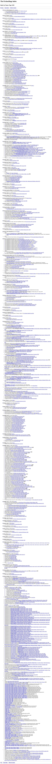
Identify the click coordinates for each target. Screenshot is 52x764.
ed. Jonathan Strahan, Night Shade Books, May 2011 (21, 621)
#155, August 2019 (35, 755)
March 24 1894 (20, 470)
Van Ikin (46, 670)
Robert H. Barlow (33, 273)
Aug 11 (26, 485)
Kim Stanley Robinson (21, 684)
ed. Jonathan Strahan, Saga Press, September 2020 (26, 639)
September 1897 (18, 211)
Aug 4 (19, 485)
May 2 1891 (25, 468)
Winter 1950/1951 (28, 305)
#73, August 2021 (27, 412)
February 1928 (15, 160)
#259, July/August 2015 (17, 176)
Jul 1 (39, 542)
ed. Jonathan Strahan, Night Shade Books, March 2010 (30, 619)
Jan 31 (32, 486)
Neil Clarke (26, 755)
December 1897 (26, 241)
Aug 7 (12, 69)
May (14, 434)
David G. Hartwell (33, 668)
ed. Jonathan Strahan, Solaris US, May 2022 (21, 640)
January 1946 (21, 73)
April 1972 (14, 438)
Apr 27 (18, 75)
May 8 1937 (21, 93)
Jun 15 (36, 542)
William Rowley (28, 252)
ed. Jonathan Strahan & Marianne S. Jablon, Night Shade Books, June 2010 (33, 657)
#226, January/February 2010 (33, 757)
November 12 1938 (19, 265)
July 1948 (17, 65)
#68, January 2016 (29, 392)
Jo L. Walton (26, 753)
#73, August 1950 (14, 130)
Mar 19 (22, 465)
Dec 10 (18, 588)
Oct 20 (28, 449)
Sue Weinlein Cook (17, 397)
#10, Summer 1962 (22, 134)
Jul (22, 434)
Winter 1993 (14, 677)
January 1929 (18, 416)
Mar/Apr (33, 359)
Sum (12, 587)
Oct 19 (28, 447)
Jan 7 (31, 682)
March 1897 (24, 246)
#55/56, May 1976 (18, 155)
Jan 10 (27, 486)
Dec (32, 37)
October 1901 (24, 287)
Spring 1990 (21, 606)
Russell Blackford (41, 670)
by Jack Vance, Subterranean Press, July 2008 (31, 678)
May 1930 (16, 429)
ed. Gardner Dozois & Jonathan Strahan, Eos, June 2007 (32, 653)
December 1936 (16, 430)
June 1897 (23, 245)
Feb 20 (15, 466)
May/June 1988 (38, 339)
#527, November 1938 (13, 89)
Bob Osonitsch (36, 412)
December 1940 (17, 63)
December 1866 (18, 227)
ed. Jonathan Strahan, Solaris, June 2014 (20, 627)
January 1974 (21, 12)
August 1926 (19, 508)
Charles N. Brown (14, 642)
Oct (11, 366)
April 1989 (25, 358)
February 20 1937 (26, 91)
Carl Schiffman (30, 146)
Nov (38, 566)
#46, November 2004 (15, 182)
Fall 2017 (14, 559)
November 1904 (17, 571)
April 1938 (21, 82)
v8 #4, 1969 (17, 441)
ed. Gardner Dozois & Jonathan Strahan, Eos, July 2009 (32, 654)
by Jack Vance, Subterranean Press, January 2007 (34, 600)
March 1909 (22, 276)
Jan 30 (18, 453)
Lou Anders (20, 585)
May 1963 (14, 33)
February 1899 (20, 285)
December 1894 (33, 212)
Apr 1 (24, 542)
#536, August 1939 (21, 94)
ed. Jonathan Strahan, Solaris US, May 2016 (29, 631)
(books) (13, 576)
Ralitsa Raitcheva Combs (33, 40)
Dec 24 (27, 682)
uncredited (30, 157)
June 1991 (21, 332)
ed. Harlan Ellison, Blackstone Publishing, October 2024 (26, 338)
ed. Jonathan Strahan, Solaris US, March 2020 (26, 659)
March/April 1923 (26, 303)
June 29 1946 (15, 272)
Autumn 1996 (17, 592)
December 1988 (25, 356)
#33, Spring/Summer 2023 (16, 24)
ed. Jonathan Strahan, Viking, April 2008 (20, 615)
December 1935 (20, 193)
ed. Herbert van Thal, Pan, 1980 (23, 150)
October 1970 (15, 125)
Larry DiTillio (26, 367)
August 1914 (18, 196)
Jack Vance (14, 719)
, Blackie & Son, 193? (22, 114)
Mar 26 (25, 465)
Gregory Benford (20, 668)
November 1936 (17, 424)
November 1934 (20, 88)
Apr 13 (20, 461)
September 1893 (19, 214)
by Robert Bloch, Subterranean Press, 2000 (39, 367)
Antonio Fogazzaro (15, 291)
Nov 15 (30, 464)
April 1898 (21, 200)
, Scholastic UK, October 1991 (22, 142)
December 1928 (18, 420)
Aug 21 (16, 69)
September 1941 (16, 68)
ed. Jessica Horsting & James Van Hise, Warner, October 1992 (19, 362)
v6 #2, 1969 (19, 440)
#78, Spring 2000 (32, 670)
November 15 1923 (18, 322)
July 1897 (23, 244)
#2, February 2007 (22, 157)
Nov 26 (21, 682)
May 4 (26, 75)
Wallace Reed (24, 103)
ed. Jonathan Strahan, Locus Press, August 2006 (24, 611)
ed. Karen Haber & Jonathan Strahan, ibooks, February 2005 (31, 655)
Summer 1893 (17, 482)
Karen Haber (13, 655)
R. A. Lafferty (17, 685)
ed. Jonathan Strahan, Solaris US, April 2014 (28, 626)
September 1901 (24, 289)
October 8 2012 (25, 596)
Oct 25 (19, 464)
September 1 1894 (20, 492)
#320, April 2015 (19, 669)
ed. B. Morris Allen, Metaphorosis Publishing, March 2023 (23, 181)
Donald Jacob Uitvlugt (25, 756)
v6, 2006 (10, 404)
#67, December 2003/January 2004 (20, 532)
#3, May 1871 (24, 107)
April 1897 (26, 217)
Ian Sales (24, 757)
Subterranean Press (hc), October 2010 (12, 740)
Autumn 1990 (22, 580)
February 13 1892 (21, 487)
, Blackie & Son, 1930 (20, 113)
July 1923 (16, 282)
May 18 (31, 75)
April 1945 (16, 184)
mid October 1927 (12, 514)
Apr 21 (24, 489)
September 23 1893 (17, 450)
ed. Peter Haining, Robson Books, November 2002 (18, 261)
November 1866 (21, 225)
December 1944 (19, 67)
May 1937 (17, 79)
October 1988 (25, 343)
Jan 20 (18, 452)
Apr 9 (30, 465)
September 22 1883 (20, 484)
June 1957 (19, 66)
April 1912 (20, 16)
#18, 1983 (12, 558)
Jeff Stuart (12, 377)
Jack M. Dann (16, 603)
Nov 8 (28, 464)
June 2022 (15, 180)
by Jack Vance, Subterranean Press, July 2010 (29, 648)
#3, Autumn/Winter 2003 (16, 524)
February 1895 (17, 201)
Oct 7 (21, 480)
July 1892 (20, 54)
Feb (21, 37)
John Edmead (26, 270)
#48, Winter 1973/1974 (19, 146)
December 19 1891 (16, 448)
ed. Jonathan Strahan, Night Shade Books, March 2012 (30, 622)
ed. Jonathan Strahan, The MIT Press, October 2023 (24, 641)
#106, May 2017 (18, 554)
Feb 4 (36, 682)
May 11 (28, 75)
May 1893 (22, 215)
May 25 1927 (17, 513)
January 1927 (14, 110)
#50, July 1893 (30, 221)
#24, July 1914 (18, 443)
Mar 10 (41, 682)
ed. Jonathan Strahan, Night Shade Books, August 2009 (31, 617)
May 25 (34, 75)
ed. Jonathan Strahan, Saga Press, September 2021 (29, 679)
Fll (13, 40)
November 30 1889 (22, 446)
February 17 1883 (30, 462)
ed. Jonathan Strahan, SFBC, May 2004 (21, 608)
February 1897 (25, 242)
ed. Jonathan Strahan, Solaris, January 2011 (28, 581)
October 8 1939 (14, 319)
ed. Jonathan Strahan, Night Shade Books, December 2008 (22, 616)
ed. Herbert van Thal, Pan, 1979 (23, 147)
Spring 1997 (23, 595)
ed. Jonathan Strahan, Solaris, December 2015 (23, 578)
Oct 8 (22, 483)
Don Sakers (14, 60)
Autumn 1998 (21, 607)
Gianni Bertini (15, 138)
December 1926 (23, 435)
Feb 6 (24, 453)
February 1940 (19, 71)
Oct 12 (25, 447)
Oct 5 (19, 447)
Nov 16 (16, 495)
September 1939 (21, 77)
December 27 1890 (19, 467)
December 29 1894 (20, 471)
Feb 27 (22, 466)
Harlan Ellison (13, 384)
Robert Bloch (6, 368)
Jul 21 (24, 460)
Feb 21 (15, 476)
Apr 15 (26, 542)
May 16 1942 (15, 259)
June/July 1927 (35, 503)
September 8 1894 (19, 496)
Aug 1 (43, 542)
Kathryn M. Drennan (20, 359)
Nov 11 (16, 481)
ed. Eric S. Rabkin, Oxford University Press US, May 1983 (22, 136)
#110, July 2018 (26, 49)
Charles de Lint (28, 389)
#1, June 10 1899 (21, 101)
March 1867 (24, 224)
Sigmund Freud (13, 233)
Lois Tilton (38, 668)
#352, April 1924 (21, 526)
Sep (29, 37)
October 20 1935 (19, 87)
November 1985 (18, 382)
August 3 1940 (18, 86)
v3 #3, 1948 (14, 188)
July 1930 (17, 423)
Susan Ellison (27, 339)
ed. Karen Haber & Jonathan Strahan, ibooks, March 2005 (32, 656)
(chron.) (16, 10)
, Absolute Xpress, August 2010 (19, 120)
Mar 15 (21, 542)
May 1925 (20, 515)
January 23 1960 (22, 280)
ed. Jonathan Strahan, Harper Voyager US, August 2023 (25, 674)
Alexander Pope (32, 276)
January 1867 (18, 226)
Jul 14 (18, 460)
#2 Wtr (21, 40)
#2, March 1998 (22, 169)
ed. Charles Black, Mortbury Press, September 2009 (30, 154)
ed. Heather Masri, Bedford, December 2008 (20, 234)
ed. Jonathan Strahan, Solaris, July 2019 (24, 675)
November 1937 (16, 301)
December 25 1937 (17, 57)
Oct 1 (16, 483)
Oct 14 (14, 475)
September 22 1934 (26, 95)
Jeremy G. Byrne (21, 583)
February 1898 (20, 27)
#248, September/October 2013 (36, 753)
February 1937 (18, 426)
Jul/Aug (47, 359)
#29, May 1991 (9, 348)
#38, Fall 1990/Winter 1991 (23, 396)
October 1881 (22, 565)
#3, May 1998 (15, 168)
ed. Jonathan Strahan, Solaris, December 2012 (21, 623)
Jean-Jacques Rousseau (38, 299)
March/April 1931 (16, 512)
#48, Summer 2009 (20, 407)
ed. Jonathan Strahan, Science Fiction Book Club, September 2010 (33, 601)
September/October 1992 (24, 361)
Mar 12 (16, 465)
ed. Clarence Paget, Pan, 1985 (26, 148)
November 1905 (20, 518)
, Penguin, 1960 (15, 281)
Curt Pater (44, 152)
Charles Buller (29, 211)
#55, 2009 (35, 756)
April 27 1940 (16, 90)
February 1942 (23, 36)
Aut (14, 587)
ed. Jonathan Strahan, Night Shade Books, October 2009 (22, 618)
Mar (36, 37)
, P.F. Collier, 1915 (16, 290)
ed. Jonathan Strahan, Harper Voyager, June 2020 (22, 638)
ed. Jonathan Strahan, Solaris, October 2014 (21, 628)
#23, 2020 (23, 750)
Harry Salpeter (15, 303)
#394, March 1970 (18, 537)
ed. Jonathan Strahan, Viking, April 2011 (20, 658)
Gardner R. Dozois (14, 653)
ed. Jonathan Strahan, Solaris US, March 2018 (29, 636)
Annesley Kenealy (28, 499)
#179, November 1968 (18, 540)
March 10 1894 (17, 478)
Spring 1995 (18, 591)
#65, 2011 (24, 13)
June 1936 (18, 432)
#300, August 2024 (33, 395)
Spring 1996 (17, 594)
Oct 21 (20, 475)
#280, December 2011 (38, 751)
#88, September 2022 (14, 179)
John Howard (13, 754)
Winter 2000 (19, 340)
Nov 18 (22, 481)
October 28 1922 (23, 278)
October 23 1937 (26, 92)
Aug (24, 434)
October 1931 (17, 427)
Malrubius (15, 750)
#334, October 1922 (18, 21)
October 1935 (19, 422)
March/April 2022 (28, 398)
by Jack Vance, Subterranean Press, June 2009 (30, 647)
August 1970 (23, 124)
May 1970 (23, 123)
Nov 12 (13, 588)
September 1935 (15, 308)
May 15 (31, 542)
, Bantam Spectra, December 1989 (22, 325)
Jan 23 (24, 488)
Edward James (24, 751)
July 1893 (27, 213)
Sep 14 (16, 477)
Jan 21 (33, 682)
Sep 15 (5, 543)
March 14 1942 (28, 264)
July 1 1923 (12, 548)
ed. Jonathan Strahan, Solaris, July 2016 (20, 632)
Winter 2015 (12, 555)
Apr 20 (26, 461)
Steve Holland (39, 413)
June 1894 (28, 313)
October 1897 (25, 248)
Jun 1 (37, 75)
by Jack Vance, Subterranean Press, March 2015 (28, 652)
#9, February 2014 (22, 529)
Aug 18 (19, 456)
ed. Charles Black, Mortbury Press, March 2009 (31, 149)
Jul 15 (41, 542)
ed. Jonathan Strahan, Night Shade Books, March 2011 (30, 620)
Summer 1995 (21, 590)
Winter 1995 (26, 593)
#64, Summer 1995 (19, 327)
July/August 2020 (26, 60)
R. (14, 278)
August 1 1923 (18, 545)
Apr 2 (28, 465)
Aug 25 (26, 456)
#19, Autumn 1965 (26, 138)
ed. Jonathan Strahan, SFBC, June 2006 (21, 610)
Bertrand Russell (21, 304)
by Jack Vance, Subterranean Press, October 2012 (28, 650)
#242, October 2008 (29, 758)
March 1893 (16, 216)
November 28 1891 (20, 459)
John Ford (23, 252)
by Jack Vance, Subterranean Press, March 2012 (28, 649)
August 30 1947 (19, 187)
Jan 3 (20, 486)
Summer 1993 (30, 583)
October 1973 (9, 439)
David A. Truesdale (44, 668)
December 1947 (16, 45)
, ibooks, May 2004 (13, 326)
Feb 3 (27, 452)
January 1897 (25, 243)
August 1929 (16, 104)
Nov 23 (23, 495)
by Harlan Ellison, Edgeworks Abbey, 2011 (21, 376)
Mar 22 (43, 682)
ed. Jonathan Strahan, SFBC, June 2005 (21, 609)
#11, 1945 (14, 267)
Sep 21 (22, 477)
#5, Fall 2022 (15, 178)
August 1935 (20, 516)
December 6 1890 (17, 458)
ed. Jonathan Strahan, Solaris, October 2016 (21, 633)
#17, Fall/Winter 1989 (16, 534)
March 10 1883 (20, 455)
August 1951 (20, 131)
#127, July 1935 (13, 297)
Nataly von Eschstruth (14, 289)
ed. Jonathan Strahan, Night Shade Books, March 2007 (30, 613)
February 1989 (27, 357)
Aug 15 (46, 542)
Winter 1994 (41, 582)
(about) (15, 59)
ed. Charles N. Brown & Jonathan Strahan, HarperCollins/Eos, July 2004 (34, 642)
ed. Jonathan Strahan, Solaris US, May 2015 (27, 629)
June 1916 (16, 163)
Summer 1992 (22, 577)
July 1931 (21, 401)
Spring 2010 (13, 681)
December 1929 (18, 419)
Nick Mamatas (24, 395)
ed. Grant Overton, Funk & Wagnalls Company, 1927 (26, 293)
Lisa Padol (15, 758)
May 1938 (18, 431)
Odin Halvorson (15, 398)
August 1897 (24, 240)
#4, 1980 (16, 560)
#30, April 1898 (37, 499)
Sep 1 (48, 542)
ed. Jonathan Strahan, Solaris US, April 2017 (29, 634)
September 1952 (18, 74)
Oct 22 (16, 682)
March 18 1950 (20, 129)
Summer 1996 (16, 589)
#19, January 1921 (18, 268)
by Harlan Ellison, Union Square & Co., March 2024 (20, 351)
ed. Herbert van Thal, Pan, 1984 (25, 145)
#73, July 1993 (10, 584)
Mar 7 (24, 476)
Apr (18, 366)
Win (11, 605)
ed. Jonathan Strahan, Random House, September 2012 (22, 672)
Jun (24, 366)
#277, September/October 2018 (23, 754)
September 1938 (18, 428)
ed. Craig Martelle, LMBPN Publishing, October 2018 (36, 19)
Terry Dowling (18, 600)
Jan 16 (18, 488)
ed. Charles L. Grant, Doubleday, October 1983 (30, 345)
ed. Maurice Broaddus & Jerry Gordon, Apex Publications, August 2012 (26, 48)
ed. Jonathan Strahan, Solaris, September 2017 (20, 635)
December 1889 (18, 463)
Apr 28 (27, 489)
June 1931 (16, 418)
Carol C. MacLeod (14, 173)
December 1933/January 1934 (18, 510)
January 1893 (23, 218)
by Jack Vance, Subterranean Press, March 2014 (29, 651)
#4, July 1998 (21, 170)
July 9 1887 (19, 473)
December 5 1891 (18, 469)
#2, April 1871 (19, 108)
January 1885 (26, 43)
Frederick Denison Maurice (38, 217)
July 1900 (22, 286)
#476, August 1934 (19, 165)
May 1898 (17, 204)
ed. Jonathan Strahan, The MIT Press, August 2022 (30, 666)
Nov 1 (25, 464)
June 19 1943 (17, 266)
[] (2, 10)
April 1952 (20, 80)
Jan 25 (25, 452)
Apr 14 (18, 489)
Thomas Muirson (40, 147)
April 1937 (19, 425)
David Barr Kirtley (20, 392)
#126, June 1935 (25, 299)
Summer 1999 (25, 364)
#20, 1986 (14, 556)
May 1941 (17, 72)
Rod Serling (16, 349)
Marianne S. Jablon (14, 657)
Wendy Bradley (13, 391)
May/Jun (43, 359)
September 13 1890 (16, 491)
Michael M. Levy (38, 759)
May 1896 (16, 574)
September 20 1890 (23, 457)
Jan (15, 76)
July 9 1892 (18, 454)
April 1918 (24, 191)
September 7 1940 (18, 32)
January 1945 (19, 83)
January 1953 (31, 304)
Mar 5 (24, 466)
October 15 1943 (15, 270)
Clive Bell (18, 305)
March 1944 (19, 78)
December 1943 (18, 64)
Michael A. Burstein (34, 387)
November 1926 (18, 505)
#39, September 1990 (22, 391)
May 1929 (17, 205)
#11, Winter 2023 (15, 177)
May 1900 (23, 229)
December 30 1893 (22, 493)
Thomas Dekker (18, 252)
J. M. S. (32, 239)
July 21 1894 (21, 494)
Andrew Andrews (12, 396)
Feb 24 (38, 682)
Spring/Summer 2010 (24, 98)
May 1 (29, 542)
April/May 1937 (17, 417)
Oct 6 (22, 449)
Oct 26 (31, 447)
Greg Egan (37, 583)
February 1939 (17, 29)
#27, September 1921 (21, 258)
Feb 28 (22, 476)
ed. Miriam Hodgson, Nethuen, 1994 (20, 143)
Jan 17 (29, 486)
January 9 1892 (17, 479)
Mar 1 (17, 542)
